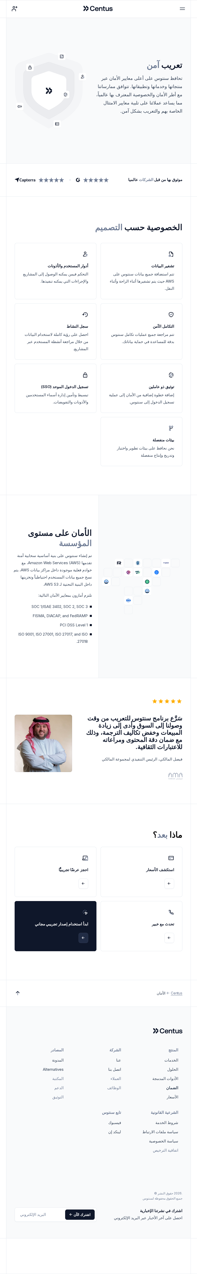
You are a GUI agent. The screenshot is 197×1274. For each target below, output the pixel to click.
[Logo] (167, 1031)
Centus (176, 993)
